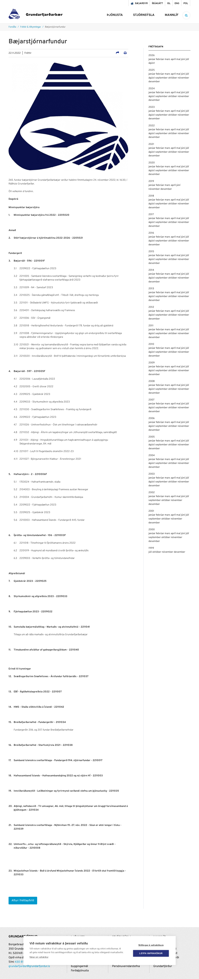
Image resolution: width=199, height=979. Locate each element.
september (161, 77)
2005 (151, 436)
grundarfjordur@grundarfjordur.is (29, 966)
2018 (151, 196)
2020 (151, 162)
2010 (151, 344)
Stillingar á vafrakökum (151, 945)
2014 (151, 270)
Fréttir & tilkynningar (30, 27)
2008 (151, 381)
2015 (151, 251)
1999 (151, 548)
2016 (151, 233)
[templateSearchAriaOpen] (186, 15)
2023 (151, 107)
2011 (150, 325)
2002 (151, 492)
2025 (151, 70)
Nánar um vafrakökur (39, 957)
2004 (151, 455)
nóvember (183, 77)
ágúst (151, 63)
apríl (173, 59)
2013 (151, 288)
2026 (151, 55)
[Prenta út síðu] (125, 53)
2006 (151, 418)
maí (178, 59)
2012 (151, 307)
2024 (151, 88)
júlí (187, 59)
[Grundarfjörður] (35, 14)
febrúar (160, 59)
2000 (151, 529)
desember (154, 81)
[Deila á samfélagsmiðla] (117, 53)
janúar (152, 59)
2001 (151, 511)
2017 (151, 214)
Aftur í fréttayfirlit (23, 900)
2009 (151, 362)
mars (168, 59)
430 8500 (21, 962)
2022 (151, 125)
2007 (151, 399)
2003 (151, 474)
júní (183, 59)
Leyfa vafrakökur (150, 953)
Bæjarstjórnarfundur (55, 27)
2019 (151, 181)
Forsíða (12, 27)
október (173, 77)
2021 (151, 144)
